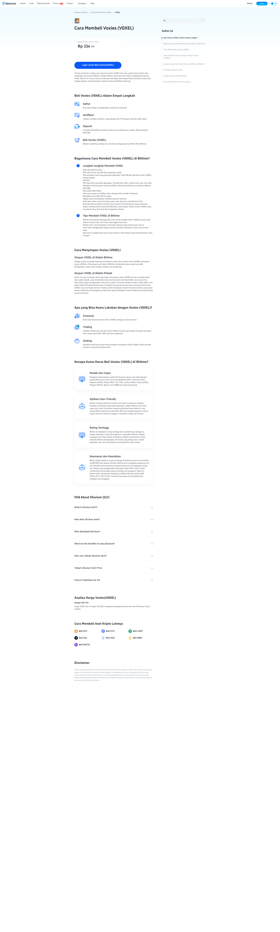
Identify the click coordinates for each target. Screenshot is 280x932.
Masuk (249, 3)
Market (23, 3)
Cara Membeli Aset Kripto (101, 12)
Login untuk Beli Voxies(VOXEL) (98, 65)
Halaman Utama (80, 12)
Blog (92, 3)
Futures (58, 3)
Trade (31, 3)
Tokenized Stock (43, 3)
